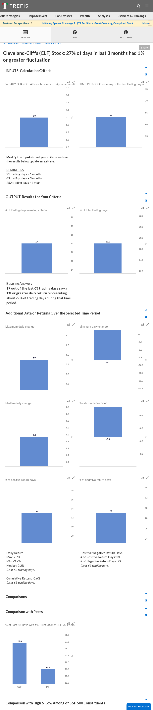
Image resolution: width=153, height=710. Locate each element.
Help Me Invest (37, 16)
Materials (27, 43)
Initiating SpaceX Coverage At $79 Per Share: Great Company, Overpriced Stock (87, 23)
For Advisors (63, 16)
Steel (38, 43)
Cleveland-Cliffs (52, 43)
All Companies (11, 43)
